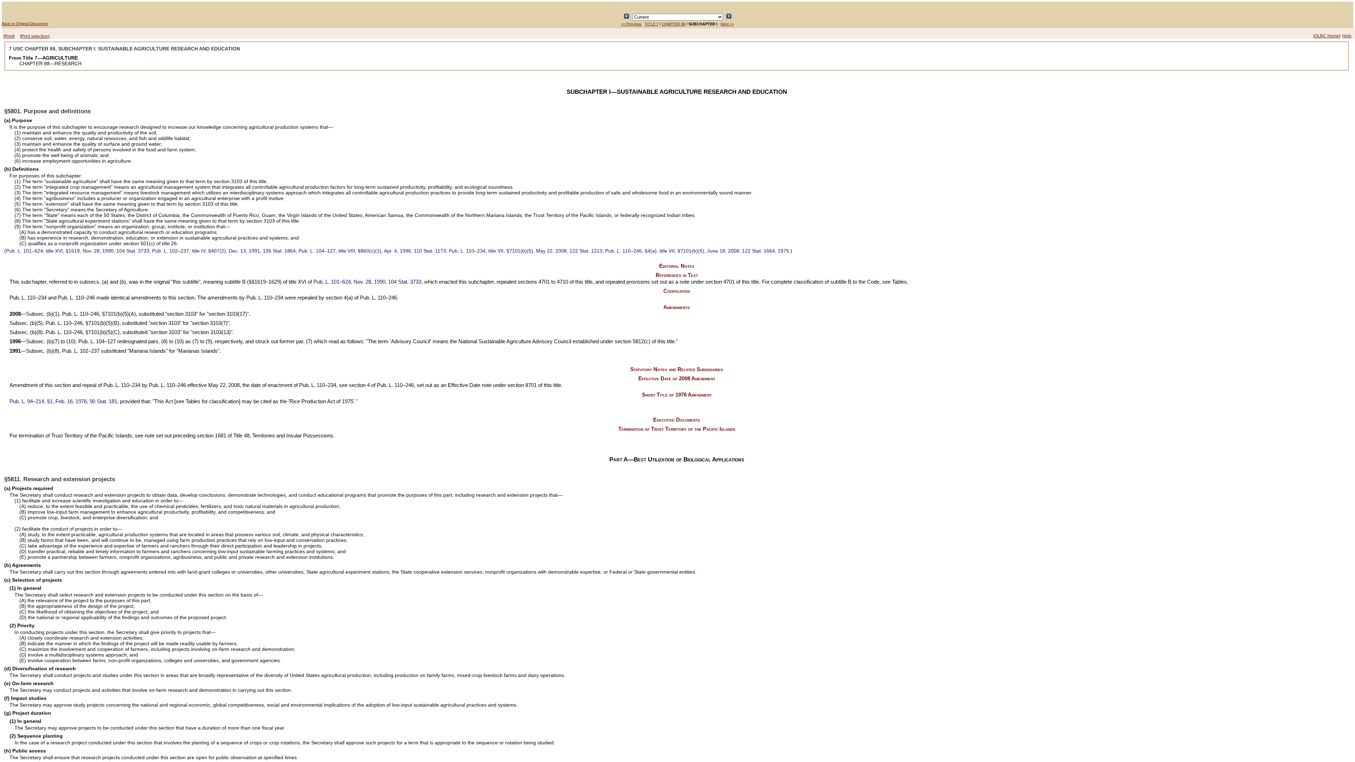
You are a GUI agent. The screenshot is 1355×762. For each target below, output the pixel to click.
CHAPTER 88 (673, 24)
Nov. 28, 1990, (367, 282)
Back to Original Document (25, 24)
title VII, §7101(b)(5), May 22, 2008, (525, 251)
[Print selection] (34, 36)
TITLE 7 (651, 24)
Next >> (727, 24)
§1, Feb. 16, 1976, (63, 401)
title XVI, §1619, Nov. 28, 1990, (77, 251)
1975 (783, 251)
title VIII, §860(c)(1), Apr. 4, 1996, (372, 251)
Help (1346, 36)
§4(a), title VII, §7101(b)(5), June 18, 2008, (690, 251)
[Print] (9, 36)
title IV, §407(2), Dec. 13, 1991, (224, 251)
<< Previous (631, 24)
